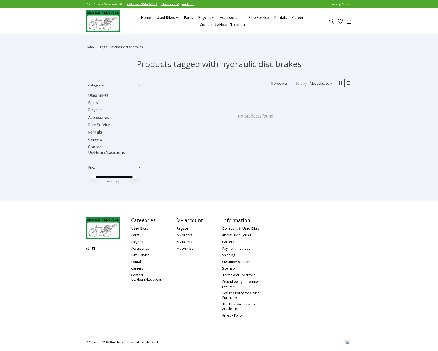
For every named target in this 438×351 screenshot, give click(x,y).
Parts (188, 17)
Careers (298, 17)
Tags (103, 47)
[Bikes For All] (103, 21)
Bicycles (95, 110)
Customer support (236, 261)
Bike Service (258, 17)
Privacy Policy (232, 315)
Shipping (228, 255)
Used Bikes (98, 95)
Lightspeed (150, 342)
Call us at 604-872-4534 (142, 4)
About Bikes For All (236, 235)
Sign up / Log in (341, 4)
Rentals (280, 17)
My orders (184, 235)
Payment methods (236, 248)
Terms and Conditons (238, 274)
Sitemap (228, 268)
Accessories (98, 117)
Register (183, 228)
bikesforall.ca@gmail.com (177, 4)
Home (146, 17)
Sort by (301, 83)
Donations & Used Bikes (240, 228)
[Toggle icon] (331, 21)
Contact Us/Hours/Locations (223, 24)
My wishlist (185, 248)
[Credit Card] (347, 342)
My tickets (184, 241)
